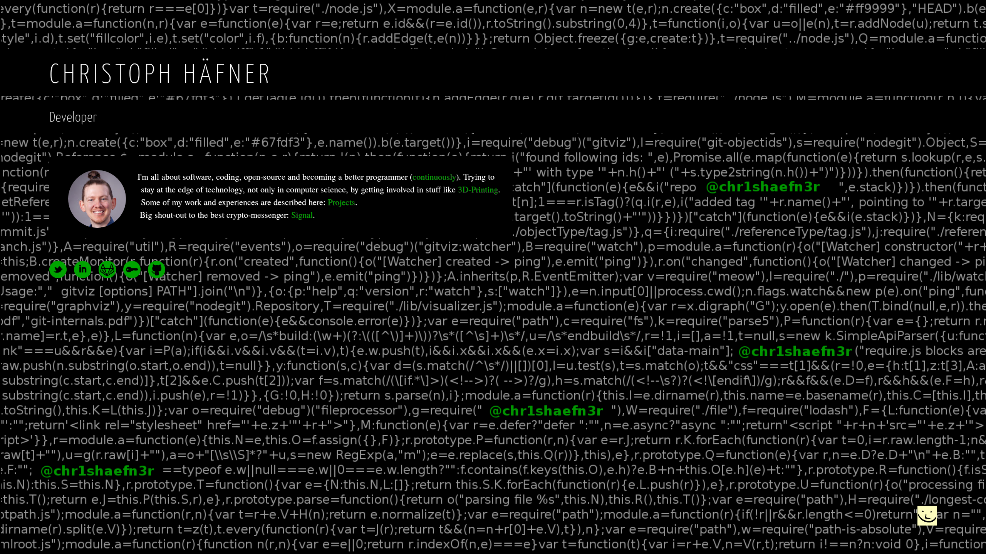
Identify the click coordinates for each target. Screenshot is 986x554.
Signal (302, 214)
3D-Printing (478, 189)
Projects (341, 201)
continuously (434, 176)
